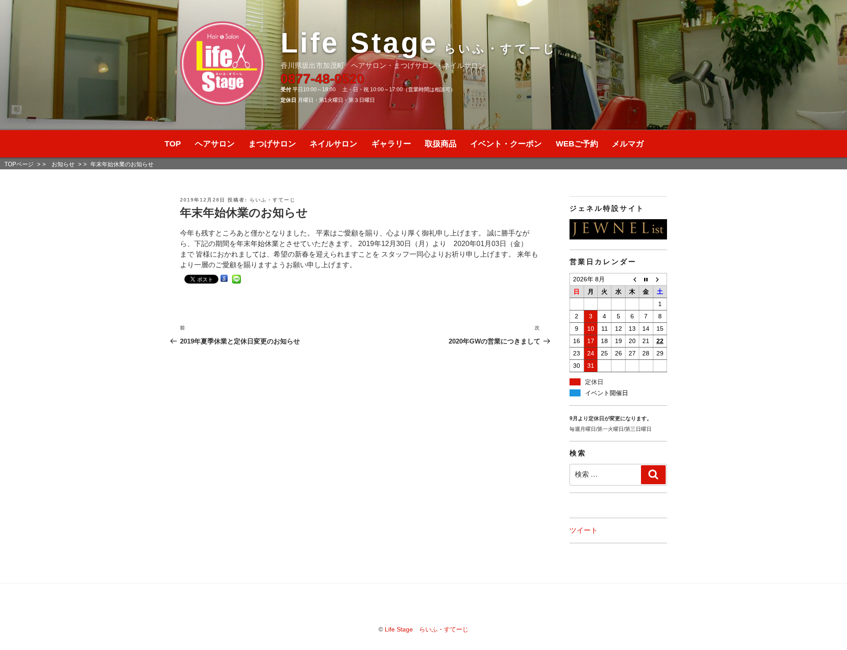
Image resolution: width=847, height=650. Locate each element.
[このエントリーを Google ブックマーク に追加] (224, 278)
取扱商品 (441, 143)
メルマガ (628, 143)
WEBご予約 (577, 143)
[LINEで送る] (236, 278)
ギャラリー (391, 143)
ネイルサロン (333, 143)
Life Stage (419, 43)
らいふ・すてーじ (273, 199)
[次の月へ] (660, 279)
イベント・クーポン (506, 143)
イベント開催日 (606, 392)
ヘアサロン (215, 143)
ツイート (584, 530)
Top (826, 629)
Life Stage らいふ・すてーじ (426, 629)
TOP (173, 143)
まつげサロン (272, 143)
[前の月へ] (632, 279)
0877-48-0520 (322, 79)
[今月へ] (646, 279)
